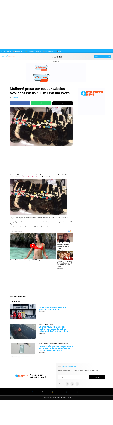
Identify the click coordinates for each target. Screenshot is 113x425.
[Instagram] (72, 384)
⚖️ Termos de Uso (48, 51)
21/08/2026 (41, 312)
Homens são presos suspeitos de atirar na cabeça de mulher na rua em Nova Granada (56, 348)
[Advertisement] (53, 12)
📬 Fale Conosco (6, 51)
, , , (53, 343)
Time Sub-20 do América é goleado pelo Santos (52, 308)
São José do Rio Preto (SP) (30, 177)
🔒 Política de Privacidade (33, 51)
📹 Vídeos (59, 51)
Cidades (56, 56)
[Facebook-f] (67, 384)
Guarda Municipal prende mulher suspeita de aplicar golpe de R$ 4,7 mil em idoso (54, 328)
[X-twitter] (77, 384)
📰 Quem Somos (18, 51)
